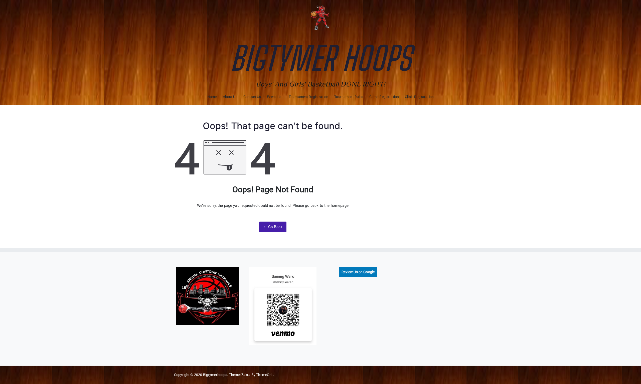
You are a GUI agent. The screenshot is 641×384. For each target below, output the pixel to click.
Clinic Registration (419, 97)
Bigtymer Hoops (320, 58)
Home (212, 97)
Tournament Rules (348, 97)
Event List (275, 97)
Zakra (246, 375)
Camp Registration (384, 97)
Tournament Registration (308, 97)
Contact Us (252, 97)
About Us (230, 97)
